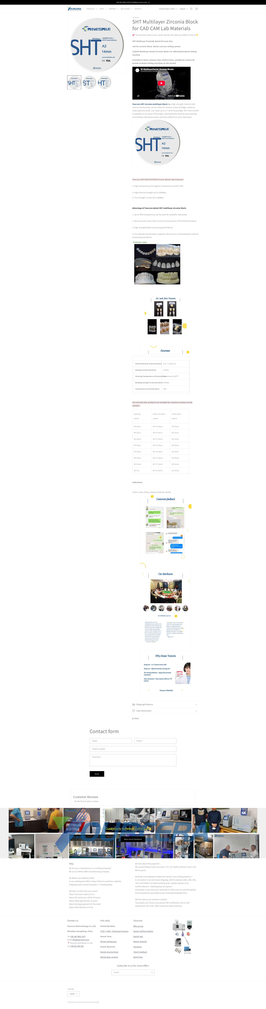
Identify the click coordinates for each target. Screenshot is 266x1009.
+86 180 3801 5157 (78, 936)
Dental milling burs (108, 941)
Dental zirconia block (109, 952)
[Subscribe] (151, 972)
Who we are (138, 926)
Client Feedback (140, 952)
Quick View (138, 957)
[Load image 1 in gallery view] (74, 82)
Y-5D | (102, 931)
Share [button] (136, 718)
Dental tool (138, 936)
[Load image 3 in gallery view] (104, 82)
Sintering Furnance (120, 931)
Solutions (137, 946)
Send (97, 774)
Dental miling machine (79, 1002)
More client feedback (133, 839)
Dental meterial (140, 941)
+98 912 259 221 (77, 946)
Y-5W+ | (109, 931)
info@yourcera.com (81, 939)
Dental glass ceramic (109, 957)
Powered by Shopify (93, 1002)
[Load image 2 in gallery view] (89, 82)
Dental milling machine (143, 931)
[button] (91, 8)
